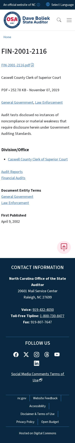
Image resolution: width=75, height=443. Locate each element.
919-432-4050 (43, 309)
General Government (17, 102)
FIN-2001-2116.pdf (15, 65)
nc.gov (22, 398)
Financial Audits (13, 178)
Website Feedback (45, 398)
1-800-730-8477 (52, 316)
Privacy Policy (25, 422)
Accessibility (37, 406)
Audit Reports (12, 171)
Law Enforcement (49, 102)
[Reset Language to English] (48, 5)
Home (7, 37)
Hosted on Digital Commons (37, 433)
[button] (56, 20)
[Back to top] (64, 247)
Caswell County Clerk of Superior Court (38, 159)
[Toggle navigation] (69, 20)
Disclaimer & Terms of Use (37, 414)
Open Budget (50, 422)
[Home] (26, 14)
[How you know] (38, 5)
